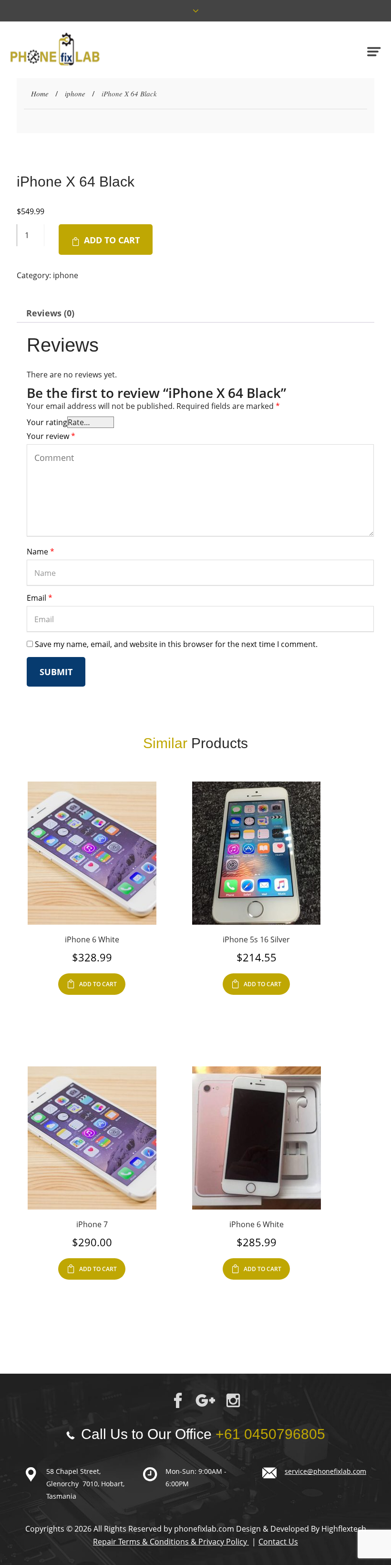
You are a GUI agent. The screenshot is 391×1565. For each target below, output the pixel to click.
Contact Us (278, 1541)
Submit (56, 672)
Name (40, 551)
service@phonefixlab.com (325, 1471)
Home (40, 93)
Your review (51, 436)
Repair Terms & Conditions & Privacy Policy (171, 1541)
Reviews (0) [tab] (50, 313)
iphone (75, 93)
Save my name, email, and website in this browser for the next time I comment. (176, 644)
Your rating (47, 422)
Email (39, 598)
